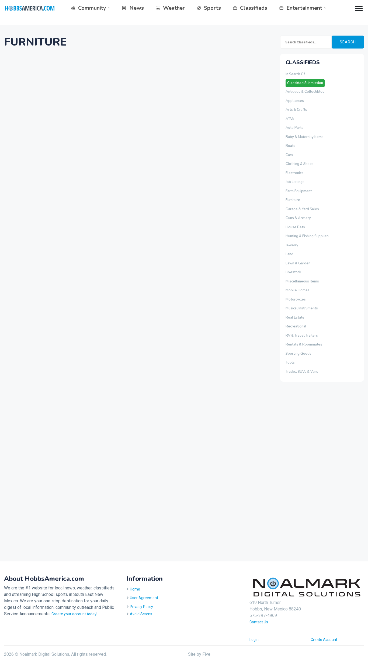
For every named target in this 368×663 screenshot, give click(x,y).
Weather (174, 8)
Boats (290, 145)
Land (289, 254)
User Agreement (144, 598)
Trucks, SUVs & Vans (302, 371)
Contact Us (258, 622)
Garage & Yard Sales (302, 209)
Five (206, 654)
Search (348, 42)
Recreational (296, 326)
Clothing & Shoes (300, 163)
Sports (212, 8)
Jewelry (292, 245)
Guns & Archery (298, 218)
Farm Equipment (299, 191)
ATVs (290, 118)
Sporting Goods (298, 353)
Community (92, 8)
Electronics (294, 173)
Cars (289, 155)
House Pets (295, 227)
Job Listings (295, 181)
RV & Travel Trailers (302, 335)
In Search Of (295, 74)
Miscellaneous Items (302, 281)
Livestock (293, 272)
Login (254, 639)
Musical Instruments (302, 308)
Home (135, 589)
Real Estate (295, 317)
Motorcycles (296, 299)
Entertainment (304, 8)
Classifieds (253, 8)
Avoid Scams (141, 614)
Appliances (295, 100)
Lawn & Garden (298, 263)
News (136, 8)
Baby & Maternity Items (305, 136)
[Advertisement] (301, 470)
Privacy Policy (141, 607)
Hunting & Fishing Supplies (307, 236)
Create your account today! (74, 614)
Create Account (324, 639)
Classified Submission (305, 83)
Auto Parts (294, 127)
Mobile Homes (298, 290)
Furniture (293, 200)
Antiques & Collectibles (305, 91)
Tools (290, 362)
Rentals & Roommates (304, 344)
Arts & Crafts (296, 109)
